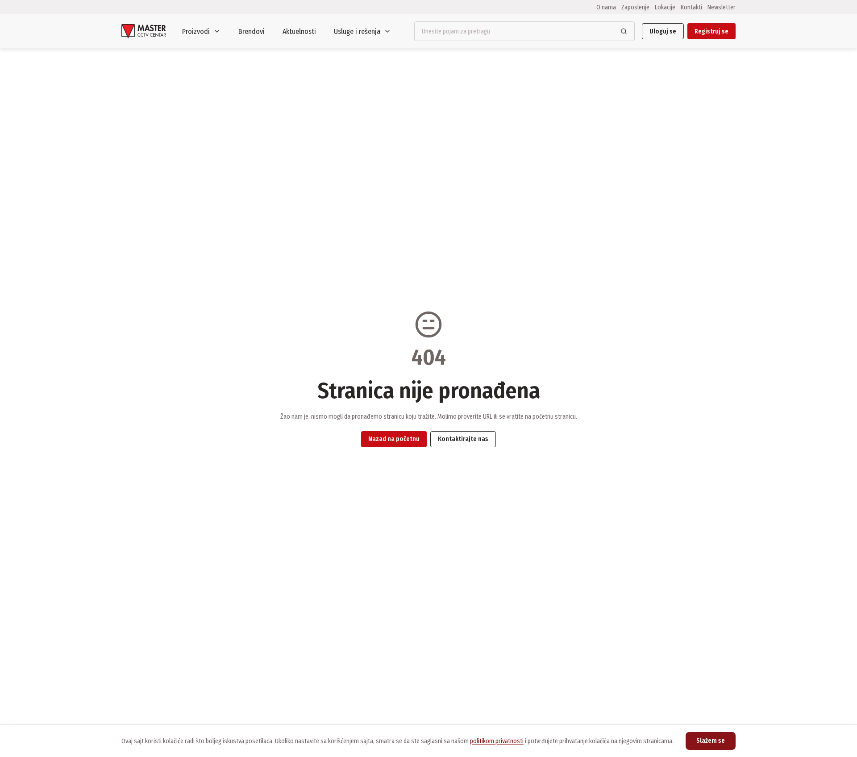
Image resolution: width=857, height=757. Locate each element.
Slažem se (710, 741)
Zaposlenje (635, 7)
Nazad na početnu (394, 439)
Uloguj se (662, 31)
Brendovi (251, 31)
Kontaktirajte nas (463, 439)
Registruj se (711, 31)
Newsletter (721, 7)
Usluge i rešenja (357, 31)
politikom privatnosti (497, 741)
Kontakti (691, 7)
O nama (606, 7)
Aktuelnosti (299, 31)
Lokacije (665, 7)
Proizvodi (196, 31)
